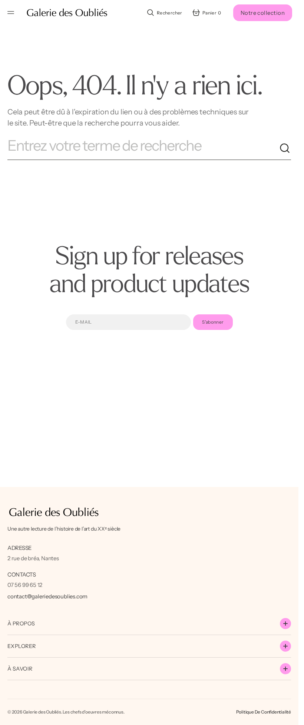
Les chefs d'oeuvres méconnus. (93, 712)
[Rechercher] (285, 148)
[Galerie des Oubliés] (67, 13)
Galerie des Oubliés (42, 712)
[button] (11, 12)
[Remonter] (289, 716)
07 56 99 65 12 (24, 584)
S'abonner (213, 322)
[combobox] (143, 148)
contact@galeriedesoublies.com (47, 596)
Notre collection (263, 12)
